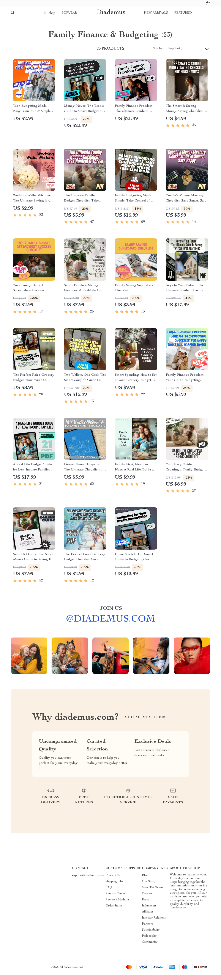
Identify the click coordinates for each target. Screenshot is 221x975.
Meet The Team (152, 887)
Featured (183, 12)
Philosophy (149, 935)
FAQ (109, 887)
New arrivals (156, 12)
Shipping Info (114, 881)
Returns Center (115, 893)
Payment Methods (117, 899)
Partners (147, 923)
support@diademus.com (88, 875)
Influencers (149, 905)
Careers (147, 893)
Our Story (148, 881)
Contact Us (113, 875)
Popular (69, 12)
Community (149, 942)
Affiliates (147, 911)
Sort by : (158, 48)
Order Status (114, 905)
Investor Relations (154, 917)
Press (145, 899)
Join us (110, 608)
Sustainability (150, 929)
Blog (145, 875)
